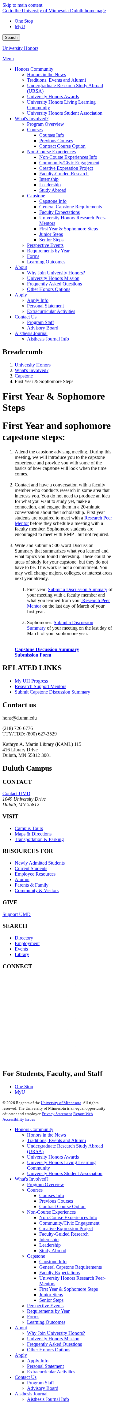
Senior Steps (51, 1300)
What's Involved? (31, 370)
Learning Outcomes (46, 1322)
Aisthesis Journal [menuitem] (31, 333)
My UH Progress (31, 680)
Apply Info (37, 1360)
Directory (24, 937)
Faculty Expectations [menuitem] (59, 212)
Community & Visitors (37, 890)
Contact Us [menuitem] (25, 316)
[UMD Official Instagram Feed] (48, 1005)
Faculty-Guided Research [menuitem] (64, 173)
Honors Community (34, 1129)
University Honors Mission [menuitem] (53, 278)
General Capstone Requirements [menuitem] (70, 206)
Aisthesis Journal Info (48, 1399)
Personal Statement (45, 1366)
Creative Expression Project (66, 1228)
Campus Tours (29, 828)
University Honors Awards (53, 1156)
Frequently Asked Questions (54, 1344)
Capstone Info (53, 1261)
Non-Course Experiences (51, 1212)
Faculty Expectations (59, 1272)
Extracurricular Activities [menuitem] (51, 311)
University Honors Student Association (64, 1173)
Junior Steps (51, 1294)
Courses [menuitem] (35, 129)
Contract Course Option (62, 1206)
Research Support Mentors (40, 686)
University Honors (20, 48)
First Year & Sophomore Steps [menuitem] (68, 228)
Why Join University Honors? (56, 1333)
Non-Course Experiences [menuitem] (51, 151)
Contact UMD (16, 793)
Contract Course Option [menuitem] (62, 146)
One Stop (24, 21)
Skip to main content (22, 5)
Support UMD (16, 914)
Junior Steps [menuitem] (51, 234)
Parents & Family (31, 885)
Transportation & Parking (39, 839)
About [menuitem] (21, 267)
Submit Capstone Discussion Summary (52, 691)
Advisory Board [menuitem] (42, 327)
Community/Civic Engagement (69, 1223)
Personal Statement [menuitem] (45, 305)
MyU (20, 26)
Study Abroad (52, 1250)
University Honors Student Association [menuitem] (64, 113)
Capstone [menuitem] (36, 195)
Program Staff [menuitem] (40, 322)
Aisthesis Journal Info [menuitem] (48, 338)
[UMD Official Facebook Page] (48, 989)
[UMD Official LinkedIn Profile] (48, 1038)
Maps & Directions (33, 833)
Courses (35, 1190)
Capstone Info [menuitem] (53, 201)
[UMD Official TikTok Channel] (48, 1055)
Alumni (22, 879)
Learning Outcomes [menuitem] (46, 261)
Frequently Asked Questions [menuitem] (54, 283)
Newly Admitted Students (40, 862)
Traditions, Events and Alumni (56, 1140)
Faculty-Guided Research (64, 1234)
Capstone (24, 375)
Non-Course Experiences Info (68, 1217)
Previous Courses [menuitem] (56, 140)
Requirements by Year (48, 1311)
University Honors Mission (53, 1338)
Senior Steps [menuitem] (51, 239)
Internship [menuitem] (49, 179)
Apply (21, 1355)
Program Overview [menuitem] (45, 124)
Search (11, 37)
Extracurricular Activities (51, 1371)
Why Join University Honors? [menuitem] (56, 272)
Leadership (50, 1245)
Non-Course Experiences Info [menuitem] (68, 157)
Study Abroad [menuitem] (52, 190)
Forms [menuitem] (33, 256)
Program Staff (40, 1382)
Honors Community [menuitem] (34, 69)
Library (22, 954)
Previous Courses (56, 1201)
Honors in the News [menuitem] (46, 74)
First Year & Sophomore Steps (68, 1289)
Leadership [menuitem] (50, 184)
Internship (49, 1239)
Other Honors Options (48, 1349)
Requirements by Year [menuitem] (48, 250)
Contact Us (25, 1377)
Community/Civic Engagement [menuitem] (69, 162)
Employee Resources (35, 874)
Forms (33, 1316)
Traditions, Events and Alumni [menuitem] (56, 80)
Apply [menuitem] (21, 294)
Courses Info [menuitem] (51, 135)
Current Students (31, 868)
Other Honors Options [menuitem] (48, 289)
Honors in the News (46, 1134)
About (21, 1327)
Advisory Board (42, 1388)
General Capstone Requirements (70, 1267)
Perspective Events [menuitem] (45, 245)
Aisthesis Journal (31, 1393)
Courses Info (51, 1195)
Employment (27, 943)
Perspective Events (45, 1305)
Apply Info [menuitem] (37, 300)
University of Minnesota (61, 1102)
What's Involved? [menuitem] (31, 118)
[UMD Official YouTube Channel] (48, 1022)
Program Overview (45, 1184)
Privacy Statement (57, 1113)
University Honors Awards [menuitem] (53, 96)
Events (21, 948)
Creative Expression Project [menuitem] (66, 168)
